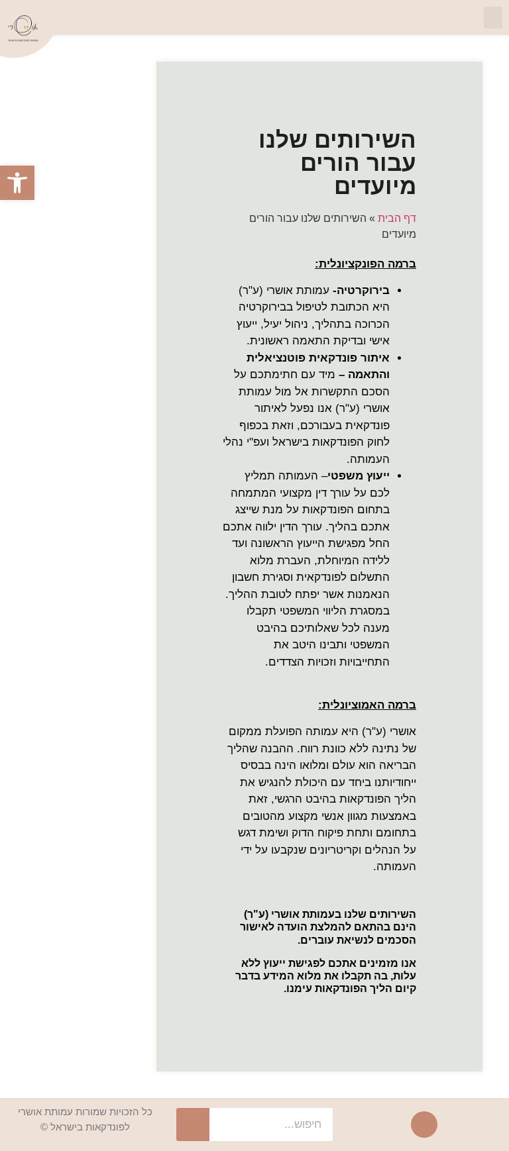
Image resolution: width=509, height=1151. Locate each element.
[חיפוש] (192, 1124)
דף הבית (397, 218)
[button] (493, 17)
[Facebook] (424, 1124)
